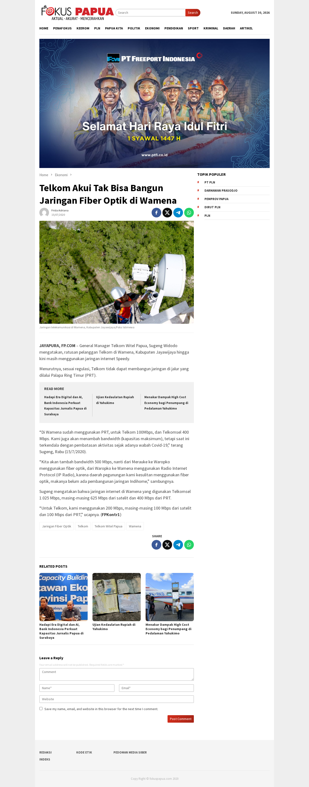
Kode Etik (84, 752)
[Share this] (156, 212)
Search (193, 12)
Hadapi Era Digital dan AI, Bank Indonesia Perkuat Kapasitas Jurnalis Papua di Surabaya (61, 631)
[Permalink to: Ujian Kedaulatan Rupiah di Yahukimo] (116, 597)
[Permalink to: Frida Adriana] (44, 212)
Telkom (83, 526)
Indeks (44, 759)
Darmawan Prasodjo (221, 190)
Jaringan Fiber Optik (56, 526)
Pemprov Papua (216, 199)
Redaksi (45, 752)
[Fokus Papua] (77, 12)
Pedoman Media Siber (130, 752)
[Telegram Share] (178, 212)
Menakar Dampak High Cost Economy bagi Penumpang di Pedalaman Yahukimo (166, 402)
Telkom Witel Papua (108, 526)
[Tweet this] (167, 212)
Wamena (135, 526)
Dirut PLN (212, 207)
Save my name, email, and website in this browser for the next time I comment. (101, 709)
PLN (207, 216)
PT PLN (209, 182)
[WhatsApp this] (189, 212)
